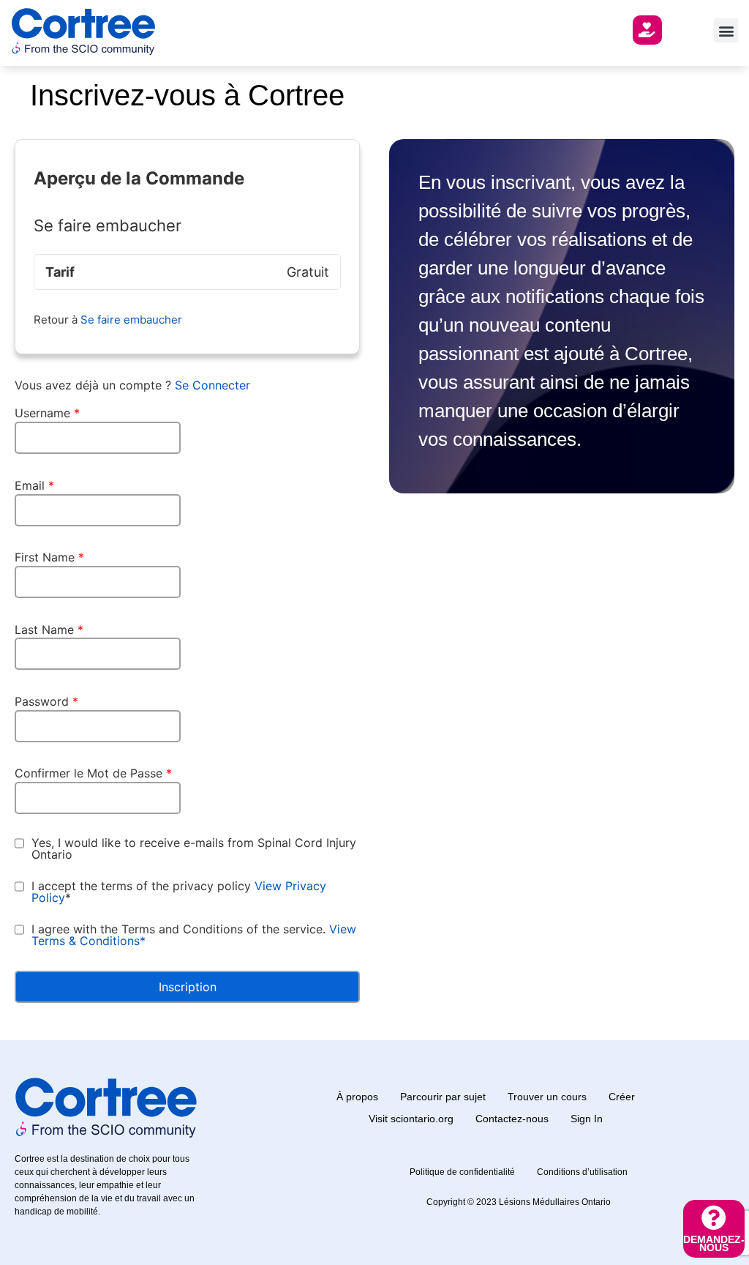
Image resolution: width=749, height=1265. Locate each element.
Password (46, 701)
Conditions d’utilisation (582, 1172)
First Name (49, 557)
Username (47, 413)
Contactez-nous (512, 1118)
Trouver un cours (547, 1096)
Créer (622, 1096)
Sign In (587, 1118)
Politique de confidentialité (462, 1172)
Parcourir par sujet (443, 1096)
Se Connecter (212, 385)
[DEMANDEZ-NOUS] (713, 1217)
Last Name (49, 629)
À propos (357, 1096)
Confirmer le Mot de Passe (93, 773)
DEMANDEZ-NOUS (714, 1243)
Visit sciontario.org (411, 1118)
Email (34, 485)
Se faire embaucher (131, 319)
